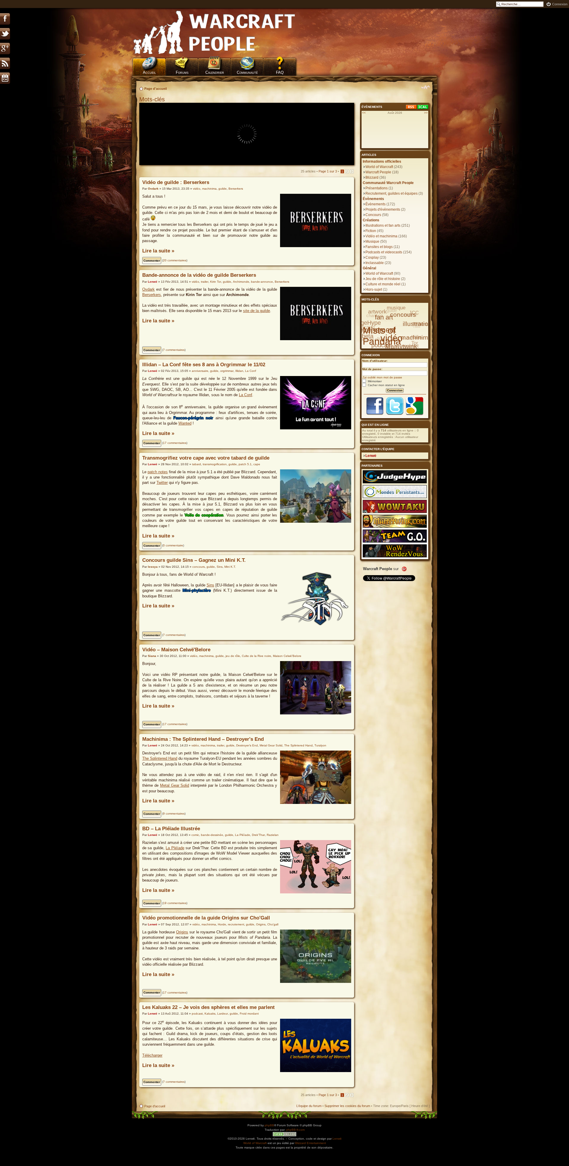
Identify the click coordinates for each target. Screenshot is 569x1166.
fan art (384, 317)
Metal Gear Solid (271, 745)
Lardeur (222, 1013)
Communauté (247, 72)
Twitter (162, 482)
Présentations (376, 188)
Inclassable (374, 263)
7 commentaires (174, 349)
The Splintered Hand (298, 745)
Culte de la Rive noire (256, 656)
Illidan (239, 370)
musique (396, 308)
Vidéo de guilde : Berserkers (175, 182)
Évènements (375, 204)
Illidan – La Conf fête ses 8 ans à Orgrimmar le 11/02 (203, 364)
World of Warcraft (379, 167)
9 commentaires (174, 813)
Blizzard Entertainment (310, 1143)
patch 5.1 (245, 464)
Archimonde (241, 281)
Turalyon (320, 745)
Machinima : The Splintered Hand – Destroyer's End (203, 739)
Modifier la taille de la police (425, 87)
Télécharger (152, 1055)
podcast (197, 1013)
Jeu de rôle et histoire (382, 279)
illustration (417, 323)
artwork (377, 311)
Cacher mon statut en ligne (386, 385)
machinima (209, 188)
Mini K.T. (230, 566)
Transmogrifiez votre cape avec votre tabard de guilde (205, 458)
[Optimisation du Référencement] (284, 1134)
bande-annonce (262, 281)
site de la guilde (256, 310)
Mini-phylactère (197, 590)
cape (256, 464)
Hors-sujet (373, 289)
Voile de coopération (204, 515)
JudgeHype (366, 322)
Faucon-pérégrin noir (193, 418)
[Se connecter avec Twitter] (394, 414)
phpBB (269, 1125)
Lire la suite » (158, 251)
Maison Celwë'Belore (287, 656)
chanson (374, 315)
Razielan (273, 834)
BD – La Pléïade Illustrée (171, 828)
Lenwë (152, 281)
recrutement (236, 924)
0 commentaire (173, 545)
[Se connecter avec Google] (414, 414)
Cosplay (372, 257)
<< (364, 112)
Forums (182, 72)
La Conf (250, 370)
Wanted (184, 423)
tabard (196, 464)
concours (198, 566)
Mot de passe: (372, 369)
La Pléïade (242, 834)
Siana (152, 656)
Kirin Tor (215, 281)
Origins (261, 924)
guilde (222, 188)
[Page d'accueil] (214, 32)
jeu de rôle (233, 656)
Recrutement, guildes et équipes (391, 193)
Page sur (328, 171)
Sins (220, 566)
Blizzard (371, 177)
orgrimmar (227, 370)
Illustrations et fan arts (382, 225)
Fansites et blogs (379, 247)
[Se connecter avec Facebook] (374, 414)
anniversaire (200, 370)
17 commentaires (174, 442)
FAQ (280, 72)
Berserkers (235, 188)
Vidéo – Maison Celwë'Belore (176, 649)
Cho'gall (272, 924)
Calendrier (214, 72)
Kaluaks (209, 1013)
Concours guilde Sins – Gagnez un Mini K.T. (194, 560)
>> (426, 112)
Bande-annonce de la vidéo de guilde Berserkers (199, 275)
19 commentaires (174, 903)
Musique (372, 241)
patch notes (158, 472)
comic (195, 834)
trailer (204, 281)
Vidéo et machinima (381, 236)
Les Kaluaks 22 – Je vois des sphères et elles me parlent (208, 1007)
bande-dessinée (212, 834)
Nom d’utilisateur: (375, 360)
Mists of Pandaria (382, 336)
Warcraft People (378, 172)
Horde (222, 924)
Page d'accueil (155, 88)
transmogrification (215, 464)
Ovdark (153, 188)
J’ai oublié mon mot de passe (382, 377)
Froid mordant (249, 1013)
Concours (373, 215)
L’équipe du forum (309, 1106)
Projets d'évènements (382, 209)
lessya (153, 566)
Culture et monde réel (382, 284)
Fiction (370, 231)
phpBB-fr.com (295, 1129)
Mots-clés (153, 99)
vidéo (196, 188)
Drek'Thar (258, 834)
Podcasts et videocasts (383, 252)
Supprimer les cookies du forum (347, 1106)
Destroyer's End (247, 745)
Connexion (560, 4)
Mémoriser (374, 381)
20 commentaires (174, 260)
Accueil (149, 72)
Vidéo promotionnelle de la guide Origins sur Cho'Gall (206, 918)
